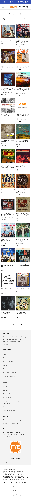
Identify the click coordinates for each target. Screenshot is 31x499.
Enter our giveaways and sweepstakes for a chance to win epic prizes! (14, 434)
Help (4, 354)
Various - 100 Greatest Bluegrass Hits (7, 115)
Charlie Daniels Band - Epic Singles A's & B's (22, 165)
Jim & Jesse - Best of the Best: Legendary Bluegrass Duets (8, 240)
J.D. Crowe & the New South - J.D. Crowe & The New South (8, 89)
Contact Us (6, 358)
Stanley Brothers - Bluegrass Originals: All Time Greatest (7, 214)
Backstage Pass (8, 361)
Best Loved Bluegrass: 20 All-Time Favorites (8, 190)
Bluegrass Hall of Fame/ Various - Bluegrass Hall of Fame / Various (22, 41)
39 (22, 324)
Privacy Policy (23, 482)
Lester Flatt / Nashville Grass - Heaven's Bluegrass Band (22, 240)
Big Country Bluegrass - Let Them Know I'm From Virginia (22, 141)
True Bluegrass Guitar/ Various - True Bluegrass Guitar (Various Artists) (7, 166)
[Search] (28, 19)
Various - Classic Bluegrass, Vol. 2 (5, 313)
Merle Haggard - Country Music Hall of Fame (22, 289)
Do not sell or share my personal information (13, 402)
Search (5, 365)
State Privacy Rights (9, 372)
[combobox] (15, 19)
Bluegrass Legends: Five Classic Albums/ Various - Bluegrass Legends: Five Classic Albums (22, 116)
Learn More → (7, 344)
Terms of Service (8, 393)
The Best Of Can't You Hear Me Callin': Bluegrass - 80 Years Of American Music (23, 215)
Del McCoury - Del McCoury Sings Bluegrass (22, 65)
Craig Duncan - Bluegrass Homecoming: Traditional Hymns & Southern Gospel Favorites (22, 90)
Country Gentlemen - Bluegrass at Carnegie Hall (7, 265)
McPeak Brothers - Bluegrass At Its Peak (21, 313)
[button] (3, 7)
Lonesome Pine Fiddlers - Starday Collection (8, 65)
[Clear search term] (24, 19)
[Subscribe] (24, 463)
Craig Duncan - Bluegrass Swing (22, 190)
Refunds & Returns (9, 376)
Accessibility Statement (10, 406)
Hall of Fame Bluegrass (7, 40)
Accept (15, 487)
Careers (5, 390)
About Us (6, 386)
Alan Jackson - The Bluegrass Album (6, 289)
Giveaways (5, 428)
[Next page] (26, 324)
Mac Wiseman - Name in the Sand (7, 141)
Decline (15, 491)
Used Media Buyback (9, 410)
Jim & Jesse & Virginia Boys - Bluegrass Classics (22, 264)
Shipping (6, 369)
